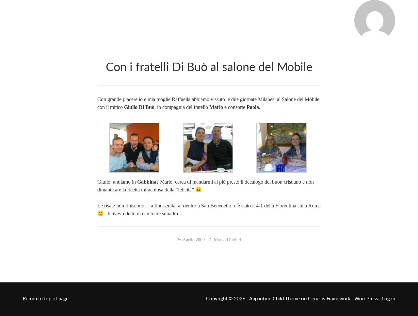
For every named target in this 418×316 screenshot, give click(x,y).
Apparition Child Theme (274, 298)
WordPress (366, 298)
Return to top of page (46, 298)
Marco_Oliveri (77, 19)
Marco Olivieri (227, 239)
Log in (388, 298)
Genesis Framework (329, 298)
